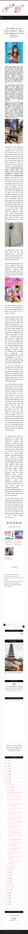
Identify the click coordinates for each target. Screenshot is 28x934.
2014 (7, 901)
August (9, 869)
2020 (7, 777)
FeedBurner (16, 920)
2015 (7, 898)
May (9, 878)
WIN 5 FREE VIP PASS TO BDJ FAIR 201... (18, 542)
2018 (7, 782)
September (10, 867)
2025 (7, 763)
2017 (7, 893)
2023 (7, 768)
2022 (7, 771)
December (10, 784)
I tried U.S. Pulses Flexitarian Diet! (15, 796)
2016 (7, 895)
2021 (7, 774)
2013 (7, 904)
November (10, 787)
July (9, 872)
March (9, 883)
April (9, 881)
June (9, 875)
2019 (7, 780)
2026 (7, 760)
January (9, 889)
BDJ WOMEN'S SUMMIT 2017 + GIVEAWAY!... (9, 542)
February (10, 886)
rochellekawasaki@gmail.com (14, 691)
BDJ (14, 25)
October (9, 790)
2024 (7, 766)
